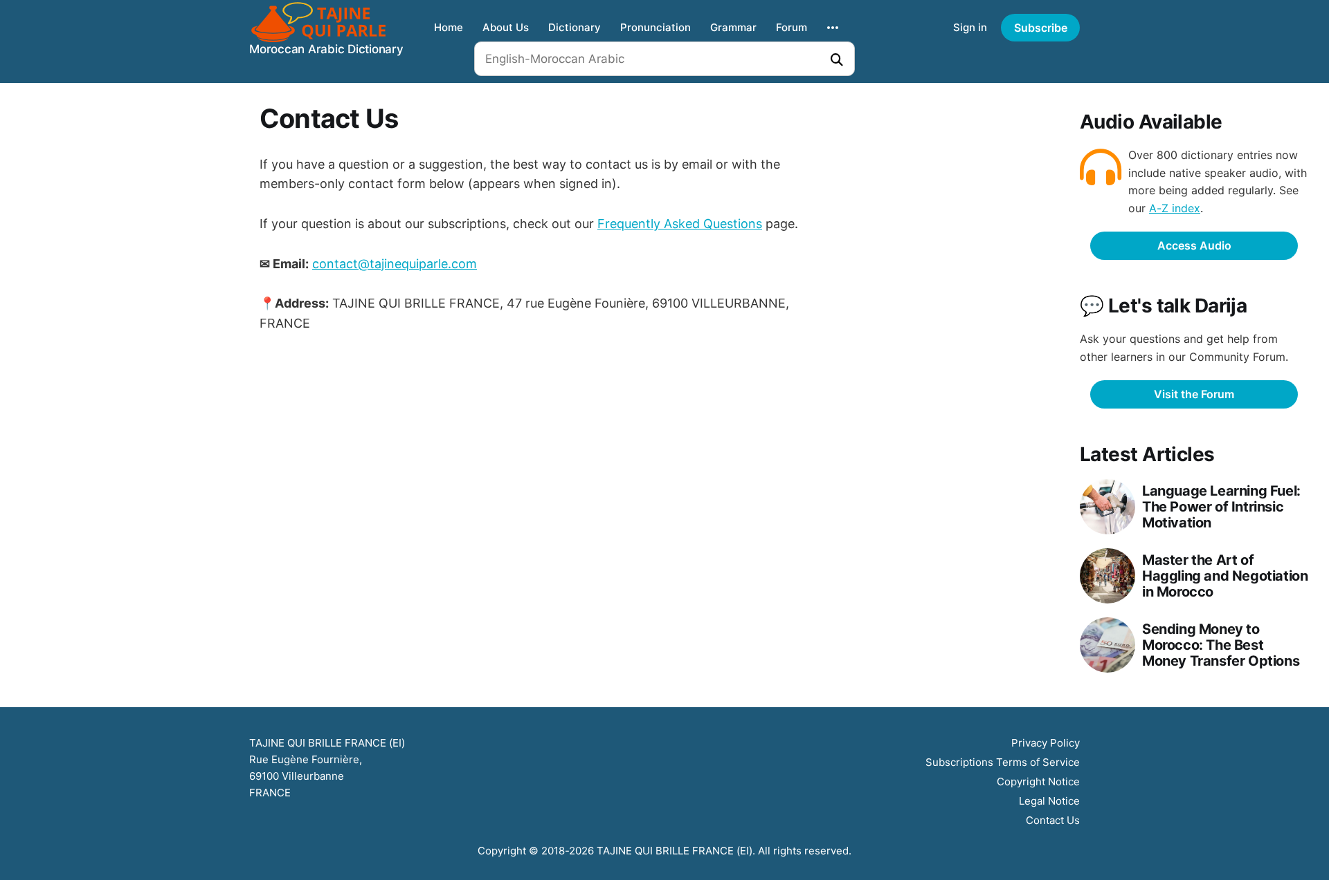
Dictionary (574, 27)
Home (448, 27)
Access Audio (1194, 245)
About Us (505, 27)
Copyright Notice (1038, 781)
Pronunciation (655, 27)
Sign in (970, 27)
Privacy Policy (1045, 742)
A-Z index (1174, 208)
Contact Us (1053, 820)
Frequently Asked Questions (679, 223)
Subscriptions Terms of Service (1002, 762)
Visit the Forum (1194, 394)
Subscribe (1040, 28)
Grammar (733, 27)
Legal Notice (1049, 800)
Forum (791, 27)
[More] (832, 27)
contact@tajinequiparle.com (394, 263)
